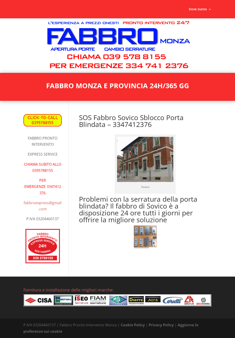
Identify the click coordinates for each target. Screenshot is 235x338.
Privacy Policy (161, 324)
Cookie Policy (133, 324)
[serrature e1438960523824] (145, 230)
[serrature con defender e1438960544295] (145, 241)
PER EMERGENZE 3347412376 (42, 186)
